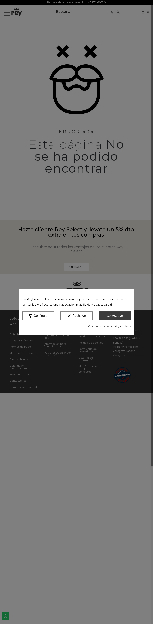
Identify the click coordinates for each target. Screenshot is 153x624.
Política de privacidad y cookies (109, 326)
